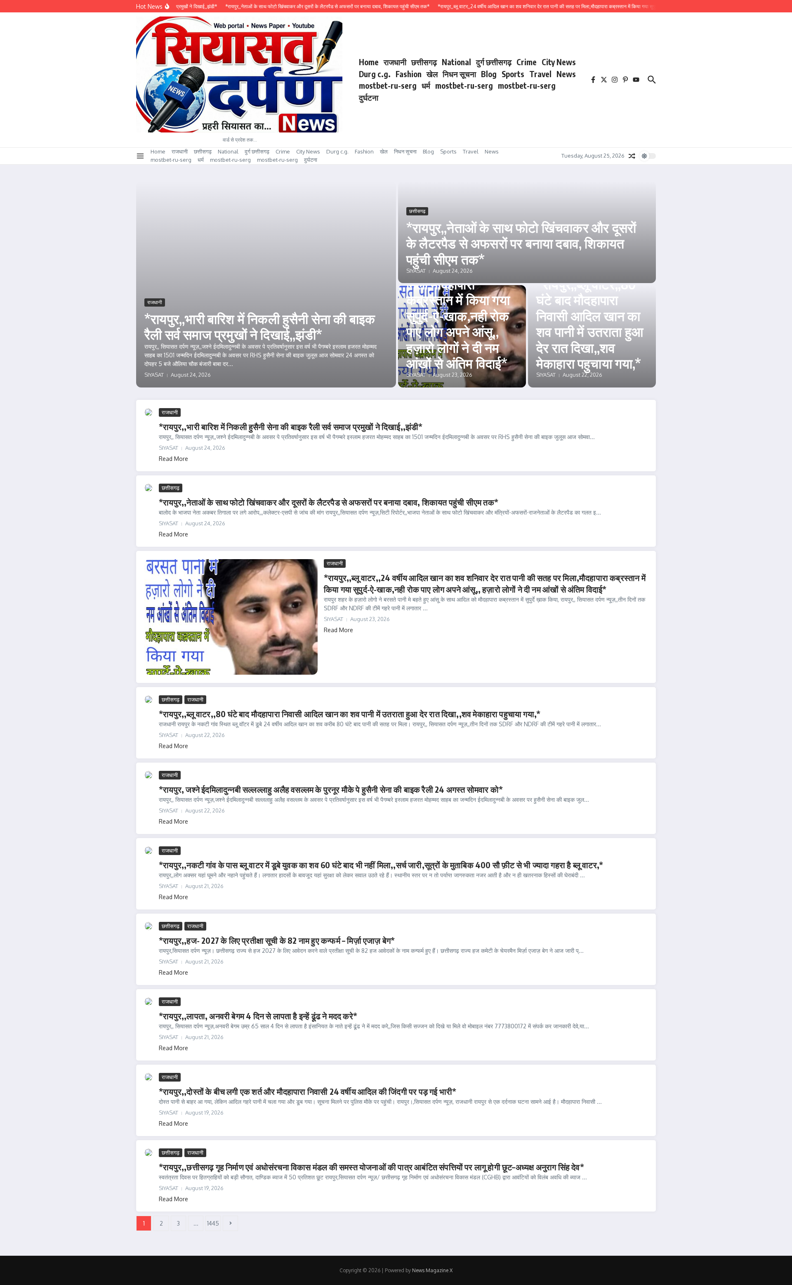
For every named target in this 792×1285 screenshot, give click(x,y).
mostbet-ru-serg (388, 85)
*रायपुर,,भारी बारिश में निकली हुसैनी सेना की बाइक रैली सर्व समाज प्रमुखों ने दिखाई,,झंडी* (259, 326)
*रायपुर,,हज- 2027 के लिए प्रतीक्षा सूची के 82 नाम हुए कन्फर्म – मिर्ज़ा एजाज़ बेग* (277, 940)
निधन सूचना (459, 74)
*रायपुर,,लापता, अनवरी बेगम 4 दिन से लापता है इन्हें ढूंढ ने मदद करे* (258, 1016)
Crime (526, 62)
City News (559, 62)
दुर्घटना (368, 97)
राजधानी (395, 62)
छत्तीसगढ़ (424, 62)
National (456, 62)
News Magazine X (432, 1270)
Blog (489, 74)
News (566, 74)
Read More (173, 458)
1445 (213, 1223)
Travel (540, 74)
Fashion (409, 74)
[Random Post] (632, 156)
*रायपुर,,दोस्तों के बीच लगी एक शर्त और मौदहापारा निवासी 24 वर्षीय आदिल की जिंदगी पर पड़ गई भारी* (307, 1091)
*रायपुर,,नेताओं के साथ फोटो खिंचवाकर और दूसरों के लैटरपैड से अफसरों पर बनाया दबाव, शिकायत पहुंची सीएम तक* (521, 243)
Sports (513, 74)
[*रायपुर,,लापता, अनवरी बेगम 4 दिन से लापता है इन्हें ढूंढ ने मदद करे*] (148, 1001)
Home (369, 62)
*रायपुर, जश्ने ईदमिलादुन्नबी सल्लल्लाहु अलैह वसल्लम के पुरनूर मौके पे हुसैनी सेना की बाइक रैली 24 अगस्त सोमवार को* (331, 789)
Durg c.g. (375, 74)
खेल (432, 74)
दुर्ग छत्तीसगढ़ (494, 62)
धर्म (426, 85)
